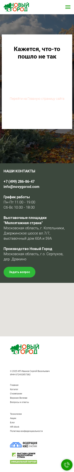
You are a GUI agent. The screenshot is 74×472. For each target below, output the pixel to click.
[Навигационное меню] (67, 7)
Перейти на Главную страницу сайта (37, 253)
